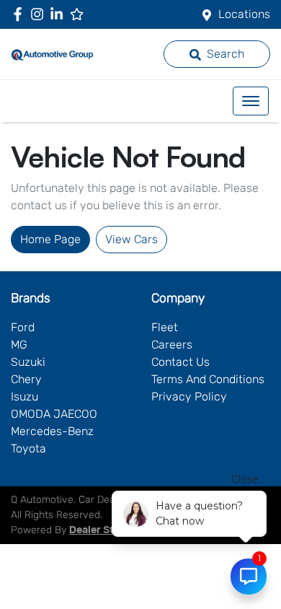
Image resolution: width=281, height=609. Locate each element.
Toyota (28, 448)
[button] (251, 101)
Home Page (50, 239)
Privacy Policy (189, 396)
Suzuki (28, 362)
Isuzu (24, 396)
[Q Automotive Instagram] (40, 14)
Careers (171, 344)
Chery (26, 379)
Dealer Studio (102, 530)
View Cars (131, 239)
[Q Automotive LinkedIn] (59, 14)
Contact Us (180, 362)
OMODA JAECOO (54, 414)
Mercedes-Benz (52, 431)
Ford (23, 327)
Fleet (164, 327)
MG (19, 344)
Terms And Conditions (207, 379)
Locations (244, 14)
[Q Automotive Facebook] (20, 14)
